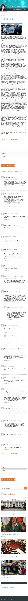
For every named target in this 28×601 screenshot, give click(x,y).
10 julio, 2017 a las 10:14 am (13, 265)
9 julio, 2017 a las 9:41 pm (19, 434)
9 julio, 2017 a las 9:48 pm (16, 420)
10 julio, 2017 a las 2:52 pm (13, 337)
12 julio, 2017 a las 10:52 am (16, 307)
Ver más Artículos (10, 583)
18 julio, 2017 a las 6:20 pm (12, 193)
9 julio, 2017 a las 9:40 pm (14, 444)
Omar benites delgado (10, 236)
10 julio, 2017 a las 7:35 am (15, 291)
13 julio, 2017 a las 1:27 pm (13, 213)
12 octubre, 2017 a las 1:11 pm (11, 179)
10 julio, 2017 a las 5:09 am (12, 325)
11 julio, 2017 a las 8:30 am (17, 225)
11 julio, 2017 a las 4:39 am (10, 238)
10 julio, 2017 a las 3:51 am (10, 350)
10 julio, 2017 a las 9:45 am (10, 278)
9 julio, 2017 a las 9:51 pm (16, 408)
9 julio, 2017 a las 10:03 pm (18, 389)
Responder (6, 187)
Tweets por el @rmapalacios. (7, 587)
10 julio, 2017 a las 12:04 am (20, 366)
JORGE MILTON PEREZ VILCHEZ (13, 276)
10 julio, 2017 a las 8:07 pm (10, 251)
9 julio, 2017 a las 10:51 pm (14, 377)
